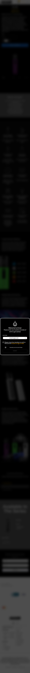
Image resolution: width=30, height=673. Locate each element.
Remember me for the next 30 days (16, 347)
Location (5, 335)
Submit (15, 350)
